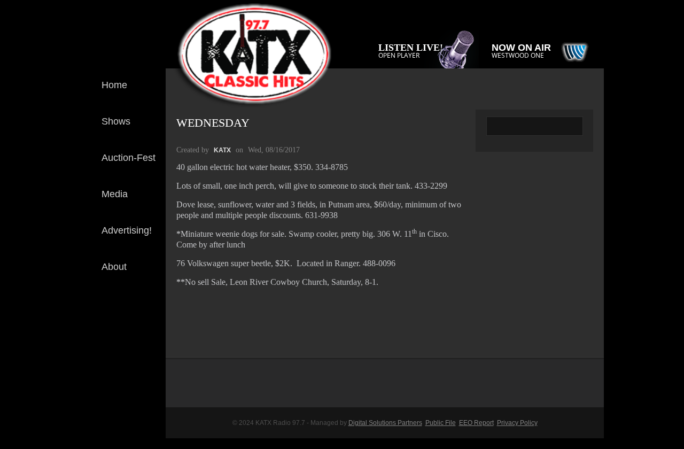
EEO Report (476, 423)
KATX (222, 150)
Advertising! (127, 230)
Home (114, 85)
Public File (440, 423)
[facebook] (149, 314)
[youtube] (149, 349)
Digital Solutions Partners (385, 423)
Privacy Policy (517, 423)
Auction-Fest (129, 157)
